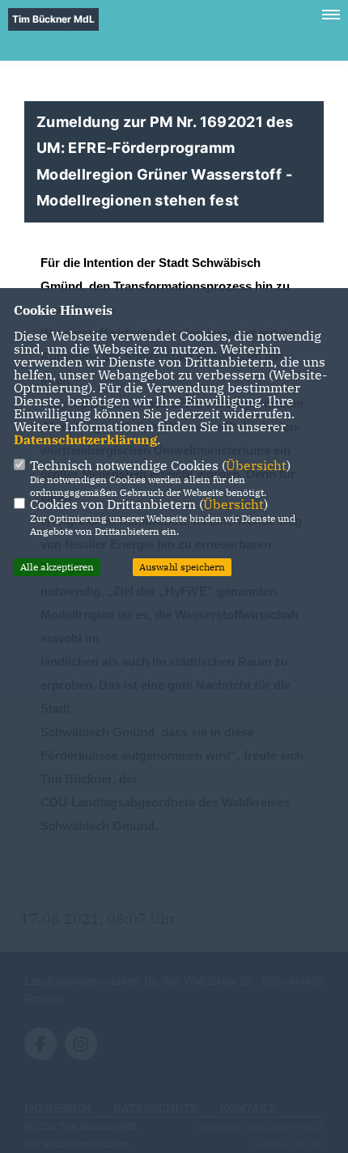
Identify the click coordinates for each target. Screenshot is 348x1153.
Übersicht (256, 465)
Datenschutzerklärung (85, 439)
